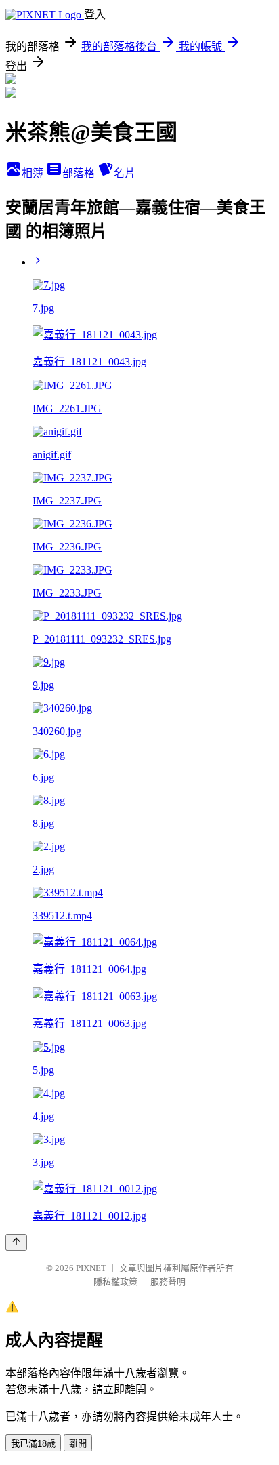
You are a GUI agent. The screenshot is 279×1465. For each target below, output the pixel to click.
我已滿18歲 (33, 1444)
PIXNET (91, 1268)
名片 (124, 173)
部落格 (80, 173)
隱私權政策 (115, 1282)
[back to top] (16, 1242)
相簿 (34, 173)
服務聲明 (168, 1282)
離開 (78, 1444)
